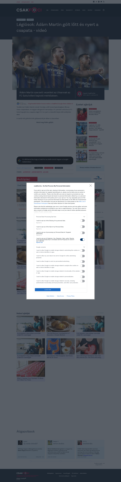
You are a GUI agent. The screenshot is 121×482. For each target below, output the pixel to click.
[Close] (91, 186)
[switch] (82, 220)
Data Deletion (50, 296)
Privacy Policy (70, 296)
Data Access (60, 296)
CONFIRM (47, 289)
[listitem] (60, 217)
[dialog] (60, 241)
